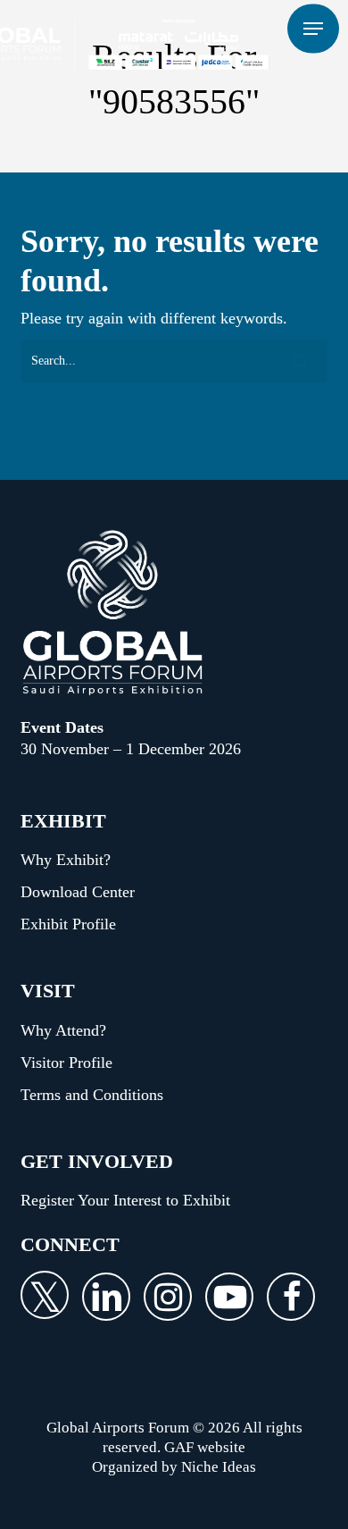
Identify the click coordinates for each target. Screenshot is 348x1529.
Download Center (78, 892)
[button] (313, 29)
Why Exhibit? (66, 860)
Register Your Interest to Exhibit (125, 1200)
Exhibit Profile (68, 924)
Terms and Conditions (92, 1095)
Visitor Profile (66, 1062)
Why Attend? (63, 1030)
